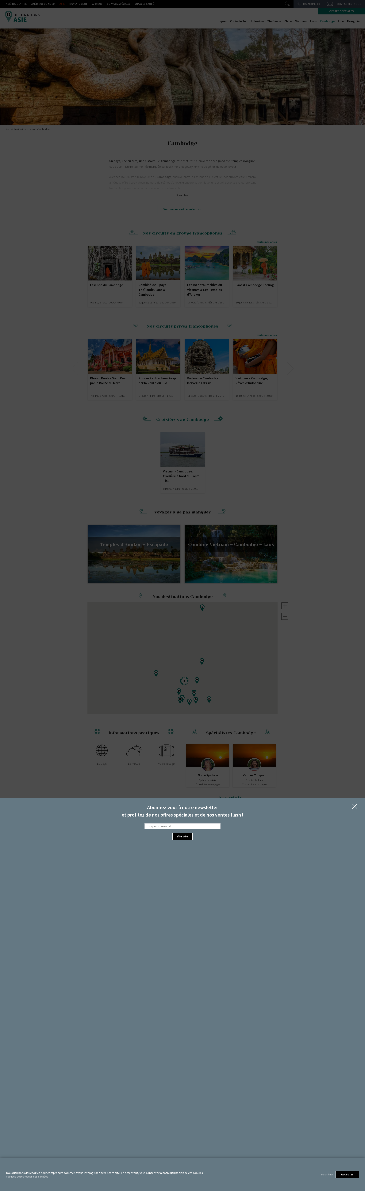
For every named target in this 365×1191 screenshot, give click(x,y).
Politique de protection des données (27, 1176)
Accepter (347, 1174)
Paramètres (327, 1174)
